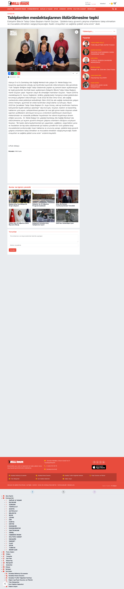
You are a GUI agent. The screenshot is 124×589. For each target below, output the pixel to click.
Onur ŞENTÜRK (96, 75)
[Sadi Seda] (86, 60)
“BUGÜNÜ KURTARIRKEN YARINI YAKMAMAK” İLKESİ (102, 53)
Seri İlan (9, 558)
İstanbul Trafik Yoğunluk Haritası (74, 475)
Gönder (12, 250)
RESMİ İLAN (91, 9)
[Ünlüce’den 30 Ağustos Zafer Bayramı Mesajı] (20, 215)
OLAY (11, 543)
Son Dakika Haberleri (44, 478)
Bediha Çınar (95, 67)
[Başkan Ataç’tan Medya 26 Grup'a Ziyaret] (20, 196)
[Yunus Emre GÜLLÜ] (86, 44)
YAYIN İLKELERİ (61, 485)
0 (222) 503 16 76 (52, 466)
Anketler (9, 565)
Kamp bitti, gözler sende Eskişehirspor (99, 86)
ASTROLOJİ (13, 511)
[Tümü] (114, 31)
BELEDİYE (12, 513)
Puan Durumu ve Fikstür (98, 475)
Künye (8, 567)
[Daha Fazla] (18, 73)
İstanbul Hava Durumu (44, 475)
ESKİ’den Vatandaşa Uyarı (65, 223)
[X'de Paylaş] (12, 73)
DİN (10, 519)
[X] (97, 462)
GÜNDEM (62, 9)
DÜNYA (11, 522)
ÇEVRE (11, 517)
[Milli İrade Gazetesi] (18, 3)
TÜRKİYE (12, 547)
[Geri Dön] (5, 583)
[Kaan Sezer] (86, 85)
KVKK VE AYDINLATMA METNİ (47, 485)
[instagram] (94, 491)
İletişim (8, 569)
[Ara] (113, 9)
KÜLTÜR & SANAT (79, 9)
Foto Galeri (10, 552)
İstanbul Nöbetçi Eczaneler (18, 475)
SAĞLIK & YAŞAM (46, 9)
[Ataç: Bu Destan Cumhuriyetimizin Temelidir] (67, 196)
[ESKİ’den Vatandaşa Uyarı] (67, 215)
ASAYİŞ (10, 9)
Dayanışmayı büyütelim (99, 78)
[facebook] (32, 491)
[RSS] (103, 462)
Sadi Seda (94, 58)
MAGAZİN (12, 539)
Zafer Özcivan (96, 50)
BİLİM (11, 515)
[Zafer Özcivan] (86, 52)
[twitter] (63, 491)
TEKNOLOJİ (13, 506)
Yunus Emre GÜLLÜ (97, 42)
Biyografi (9, 562)
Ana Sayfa (9, 496)
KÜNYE (34, 485)
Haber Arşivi (68, 478)
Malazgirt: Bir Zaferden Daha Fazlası (103, 69)
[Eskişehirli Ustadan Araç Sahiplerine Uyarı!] (43, 215)
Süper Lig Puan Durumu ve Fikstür (21, 580)
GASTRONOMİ (14, 530)
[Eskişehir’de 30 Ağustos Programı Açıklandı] (43, 196)
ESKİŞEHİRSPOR (33, 9)
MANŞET (12, 541)
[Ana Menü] (115, 9)
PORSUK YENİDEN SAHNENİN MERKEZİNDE (101, 61)
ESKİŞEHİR (10, 13)
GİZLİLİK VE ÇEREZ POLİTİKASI (16, 485)
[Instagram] (100, 462)
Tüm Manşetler (15, 478)
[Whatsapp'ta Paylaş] (15, 73)
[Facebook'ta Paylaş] (9, 73)
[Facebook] (94, 462)
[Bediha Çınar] (86, 68)
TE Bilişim (114, 485)
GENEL (11, 532)
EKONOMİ (12, 502)
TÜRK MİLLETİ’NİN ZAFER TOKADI (102, 45)
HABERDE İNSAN (20, 9)
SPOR (56, 9)
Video (8, 554)
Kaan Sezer (95, 82)
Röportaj (9, 560)
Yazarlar (9, 556)
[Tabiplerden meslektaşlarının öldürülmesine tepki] (43, 50)
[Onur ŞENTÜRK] (86, 76)
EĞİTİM (69, 9)
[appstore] (98, 467)
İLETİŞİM (28, 485)
